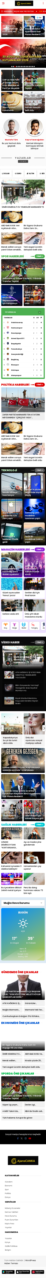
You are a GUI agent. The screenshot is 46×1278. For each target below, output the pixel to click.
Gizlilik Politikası (11, 1246)
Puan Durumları (11, 1220)
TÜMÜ (23, 161)
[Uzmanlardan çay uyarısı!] (34, 858)
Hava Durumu (11, 1216)
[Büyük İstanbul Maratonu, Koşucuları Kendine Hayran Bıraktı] (9, 704)
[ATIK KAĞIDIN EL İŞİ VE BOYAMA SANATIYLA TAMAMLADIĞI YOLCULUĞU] (9, 678)
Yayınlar (8, 1227)
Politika (8, 1193)
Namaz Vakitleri (11, 1212)
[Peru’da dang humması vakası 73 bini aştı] (34, 879)
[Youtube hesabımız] (30, 1138)
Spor (7, 1189)
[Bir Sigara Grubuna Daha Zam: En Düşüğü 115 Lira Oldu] (34, 217)
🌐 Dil (39, 18)
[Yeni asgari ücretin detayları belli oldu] (34, 238)
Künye (7, 1242)
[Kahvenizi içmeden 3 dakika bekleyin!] (11, 858)
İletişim (8, 1250)
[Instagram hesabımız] (26, 1138)
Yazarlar (8, 1238)
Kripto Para (9, 1223)
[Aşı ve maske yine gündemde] (34, 833)
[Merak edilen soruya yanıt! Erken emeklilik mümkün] (11, 238)
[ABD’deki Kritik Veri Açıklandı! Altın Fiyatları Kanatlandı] (11, 217)
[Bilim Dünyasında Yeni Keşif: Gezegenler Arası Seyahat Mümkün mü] (9, 691)
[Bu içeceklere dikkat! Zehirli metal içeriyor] (11, 879)
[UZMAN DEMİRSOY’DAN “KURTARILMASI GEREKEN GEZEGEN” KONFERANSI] (11, 833)
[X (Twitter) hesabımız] (21, 1138)
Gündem (9, 1182)
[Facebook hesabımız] (18, 1138)
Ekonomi (8, 1185)
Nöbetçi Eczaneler (12, 1208)
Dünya (7, 1197)
